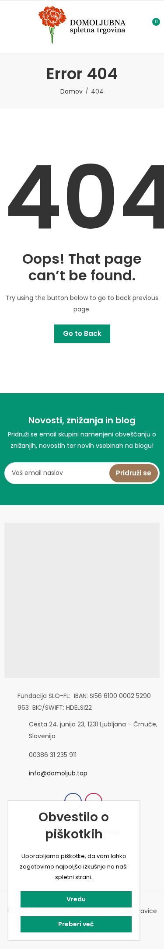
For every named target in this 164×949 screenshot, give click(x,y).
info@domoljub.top (58, 773)
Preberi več (76, 924)
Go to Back (82, 333)
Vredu (76, 899)
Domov (71, 91)
